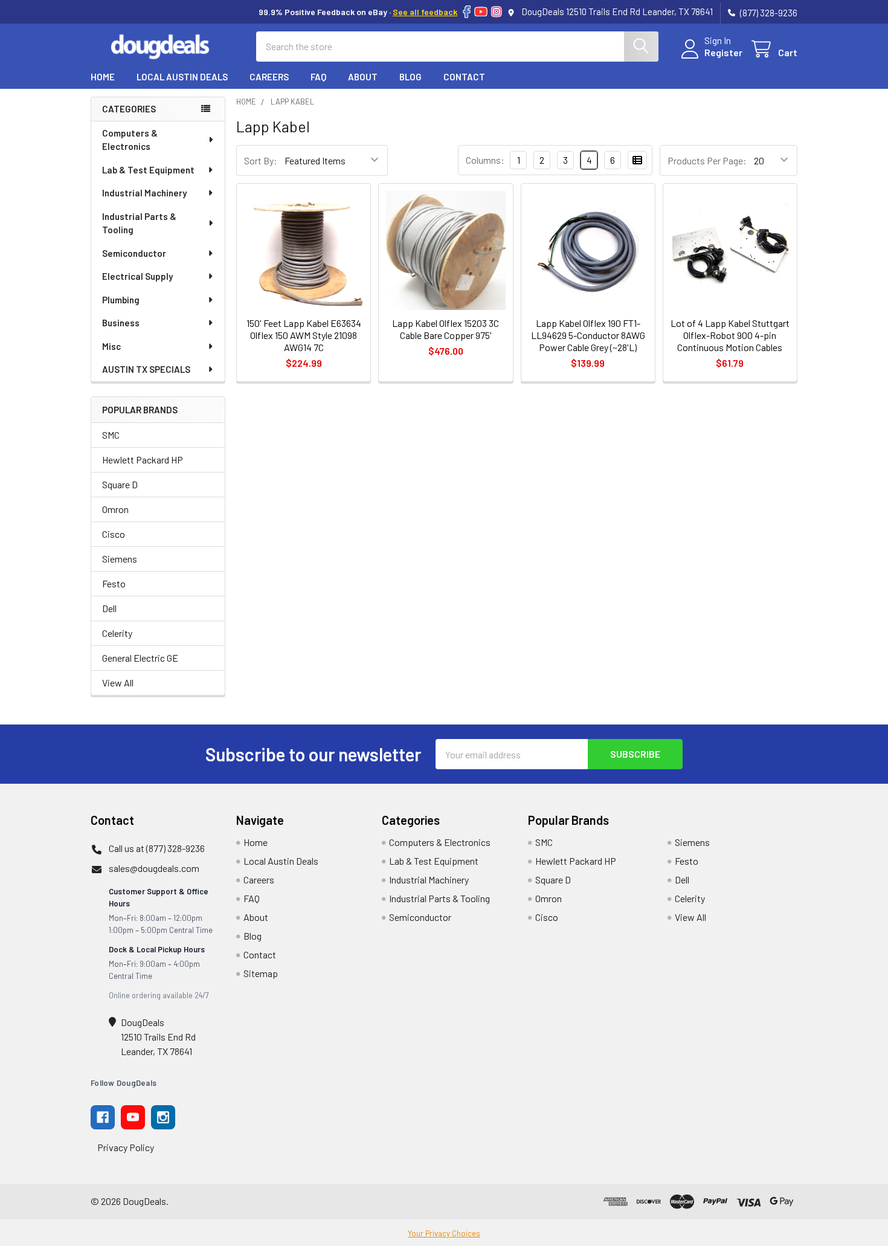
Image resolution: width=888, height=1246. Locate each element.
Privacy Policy (125, 1147)
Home (103, 76)
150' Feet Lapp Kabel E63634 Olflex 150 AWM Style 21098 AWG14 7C (303, 335)
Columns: (485, 160)
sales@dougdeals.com (154, 868)
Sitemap (260, 973)
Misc (111, 346)
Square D (120, 484)
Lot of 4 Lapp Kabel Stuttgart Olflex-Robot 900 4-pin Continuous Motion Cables (730, 335)
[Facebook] (466, 12)
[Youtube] (133, 1117)
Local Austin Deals (182, 76)
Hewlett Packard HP (142, 459)
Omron (115, 509)
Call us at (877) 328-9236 (157, 848)
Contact (464, 76)
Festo (114, 583)
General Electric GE (140, 657)
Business (121, 322)
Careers (269, 76)
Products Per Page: (707, 160)
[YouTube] (481, 12)
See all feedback (425, 12)
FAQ (318, 76)
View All (118, 682)
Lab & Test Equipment (148, 169)
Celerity (117, 633)
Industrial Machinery (144, 192)
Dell (109, 608)
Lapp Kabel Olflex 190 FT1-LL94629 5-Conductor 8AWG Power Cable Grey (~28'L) (588, 335)
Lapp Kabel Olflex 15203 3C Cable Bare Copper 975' (445, 329)
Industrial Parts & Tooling (139, 223)
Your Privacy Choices (444, 1233)
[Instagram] (496, 12)
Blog (410, 76)
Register (723, 52)
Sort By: (260, 160)
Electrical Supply (137, 276)
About (363, 76)
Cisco (113, 534)
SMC (111, 435)
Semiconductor (134, 253)
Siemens (119, 558)
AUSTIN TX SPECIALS (146, 369)
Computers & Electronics (130, 140)
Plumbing (121, 299)
